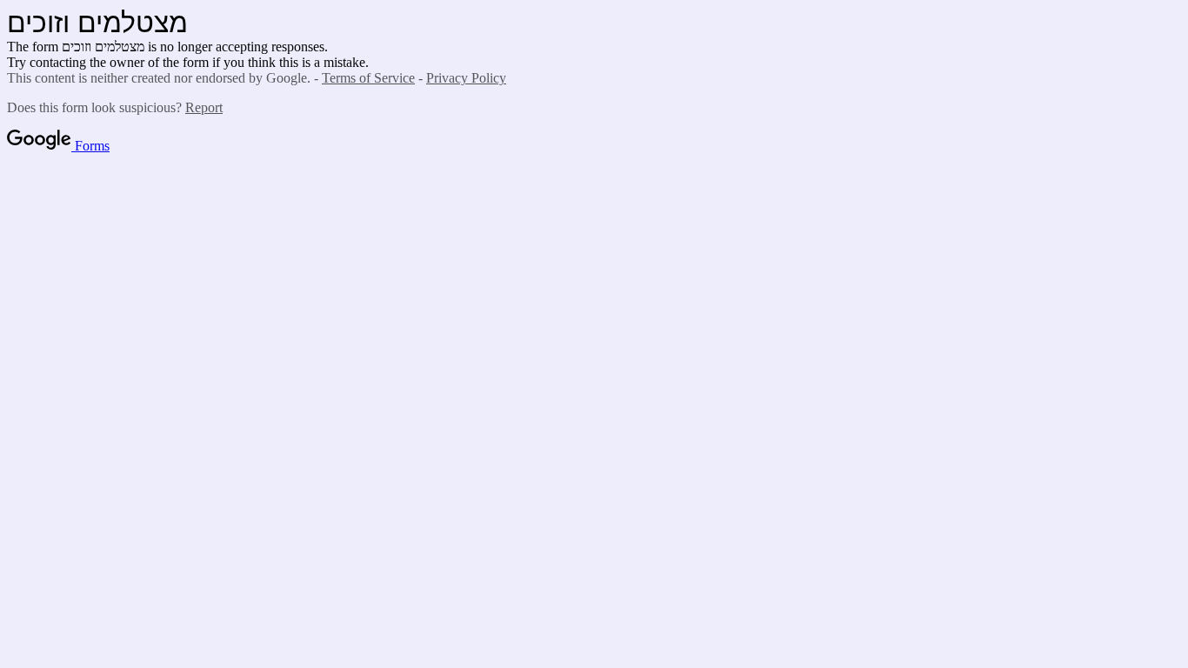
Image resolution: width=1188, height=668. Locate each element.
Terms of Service (368, 77)
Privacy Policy (466, 77)
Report (204, 107)
